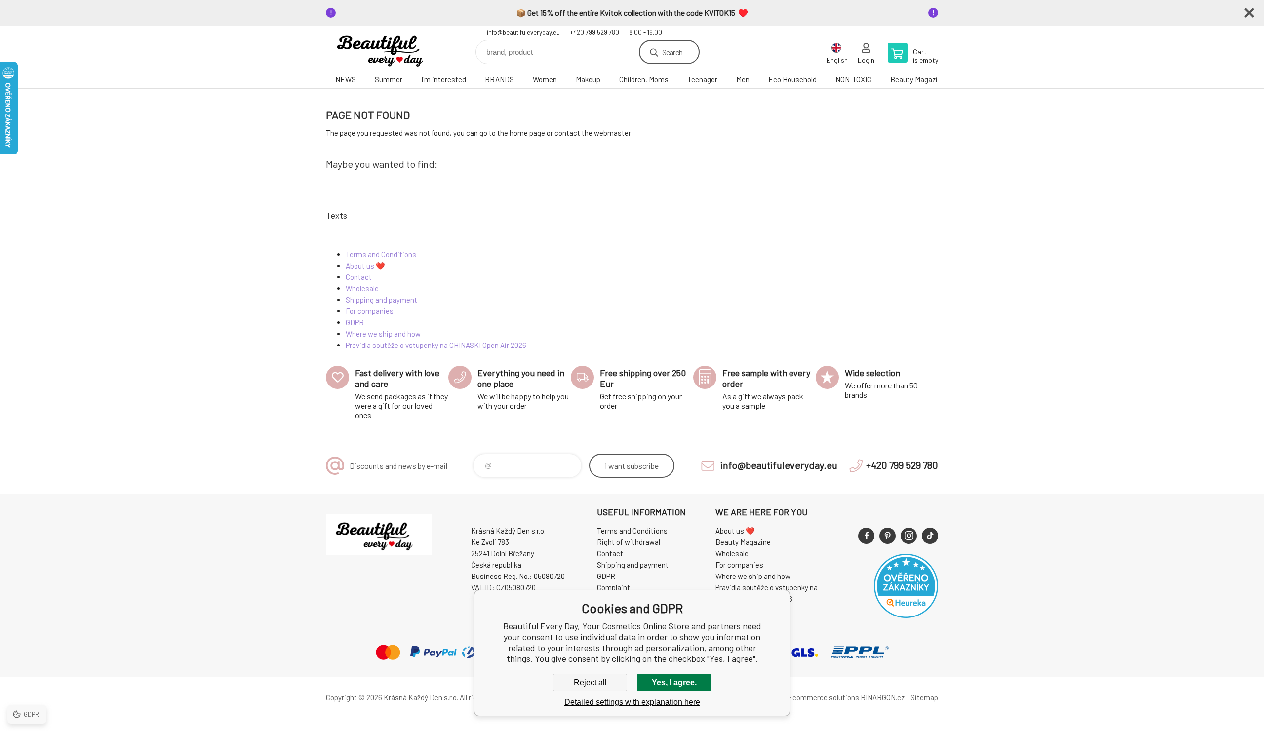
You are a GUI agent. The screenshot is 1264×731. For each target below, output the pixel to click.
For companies (370, 311)
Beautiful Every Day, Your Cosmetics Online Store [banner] (385, 49)
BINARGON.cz (883, 697)
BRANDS (499, 79)
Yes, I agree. (674, 682)
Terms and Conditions (381, 254)
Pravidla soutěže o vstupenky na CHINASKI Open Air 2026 (436, 345)
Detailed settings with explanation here (632, 702)
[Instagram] (909, 536)
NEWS (345, 79)
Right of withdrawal (628, 542)
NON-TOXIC (853, 79)
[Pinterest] (887, 536)
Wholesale (362, 288)
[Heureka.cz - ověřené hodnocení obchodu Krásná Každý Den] (906, 615)
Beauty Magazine (918, 79)
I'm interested (443, 79)
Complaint (613, 587)
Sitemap (924, 697)
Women (545, 79)
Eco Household (792, 79)
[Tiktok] (930, 536)
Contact (359, 276)
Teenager (702, 79)
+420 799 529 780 (594, 32)
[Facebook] (866, 536)
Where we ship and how (383, 333)
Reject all (590, 682)
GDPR (355, 322)
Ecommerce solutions (823, 697)
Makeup (588, 79)
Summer (388, 79)
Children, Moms (644, 79)
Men (743, 79)
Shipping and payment (381, 299)
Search (672, 52)
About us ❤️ (365, 265)
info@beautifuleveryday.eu (523, 32)
